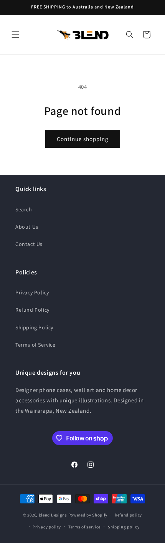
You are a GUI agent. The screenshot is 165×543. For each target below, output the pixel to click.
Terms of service (84, 527)
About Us (26, 226)
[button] (15, 34)
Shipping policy (124, 527)
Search (23, 209)
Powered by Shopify (88, 515)
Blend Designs (53, 515)
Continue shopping (83, 139)
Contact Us (29, 244)
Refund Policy (32, 309)
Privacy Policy (32, 292)
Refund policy (128, 515)
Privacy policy (47, 527)
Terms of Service (35, 344)
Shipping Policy (34, 327)
